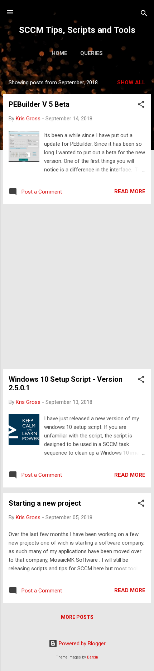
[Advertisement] (77, 287)
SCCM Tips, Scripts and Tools (77, 30)
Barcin (92, 657)
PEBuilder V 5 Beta (39, 104)
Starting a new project (45, 503)
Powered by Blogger (81, 643)
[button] (141, 105)
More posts (77, 617)
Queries (91, 53)
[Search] (144, 14)
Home (59, 53)
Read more (129, 191)
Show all (131, 82)
